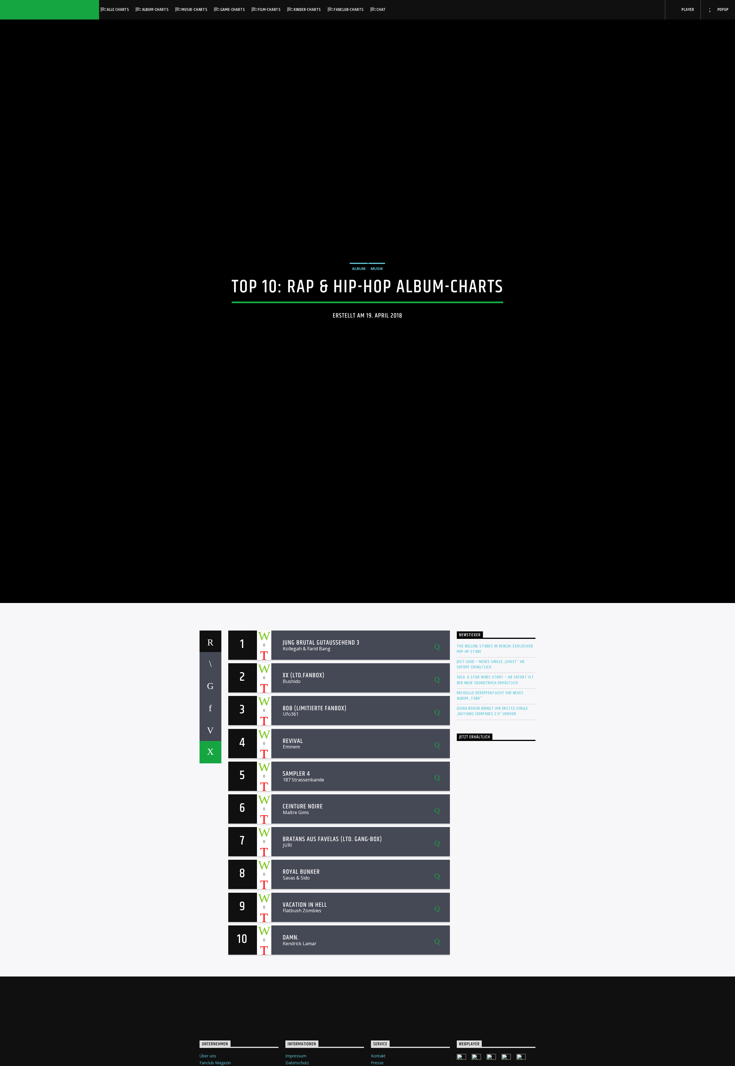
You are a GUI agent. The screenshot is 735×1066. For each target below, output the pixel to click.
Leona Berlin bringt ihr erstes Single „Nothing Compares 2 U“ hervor (492, 738)
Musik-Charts (194, 9)
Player (687, 9)
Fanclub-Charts (349, 9)
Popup (722, 9)
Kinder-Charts (307, 9)
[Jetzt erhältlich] (496, 828)
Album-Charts (155, 9)
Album (358, 281)
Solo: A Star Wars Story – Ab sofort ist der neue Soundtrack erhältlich (495, 707)
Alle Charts (118, 9)
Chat (381, 9)
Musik (377, 281)
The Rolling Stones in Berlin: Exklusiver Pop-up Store (495, 676)
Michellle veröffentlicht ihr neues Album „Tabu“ (490, 722)
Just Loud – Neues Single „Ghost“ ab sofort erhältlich (491, 691)
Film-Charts (269, 9)
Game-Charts (232, 9)
